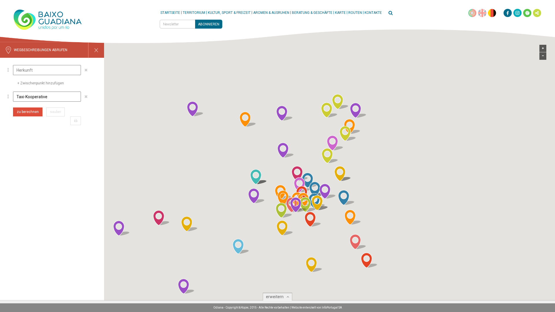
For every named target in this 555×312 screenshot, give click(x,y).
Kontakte (373, 13)
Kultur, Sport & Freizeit (229, 13)
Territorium (194, 13)
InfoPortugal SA (332, 307)
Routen (355, 13)
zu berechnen (28, 112)
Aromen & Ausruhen (271, 13)
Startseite (170, 13)
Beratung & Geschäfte (312, 13)
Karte (340, 13)
